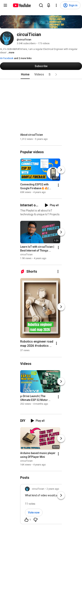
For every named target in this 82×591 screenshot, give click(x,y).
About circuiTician (31, 134)
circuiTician (26, 254)
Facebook (8, 58)
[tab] (25, 74)
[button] (56, 74)
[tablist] (41, 74)
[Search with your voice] (48, 5)
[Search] (41, 5)
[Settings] (56, 5)
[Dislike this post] (35, 520)
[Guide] (5, 5)
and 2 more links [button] (23, 58)
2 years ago (53, 489)
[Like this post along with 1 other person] (26, 520)
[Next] (61, 170)
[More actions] (58, 185)
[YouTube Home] (21, 5)
